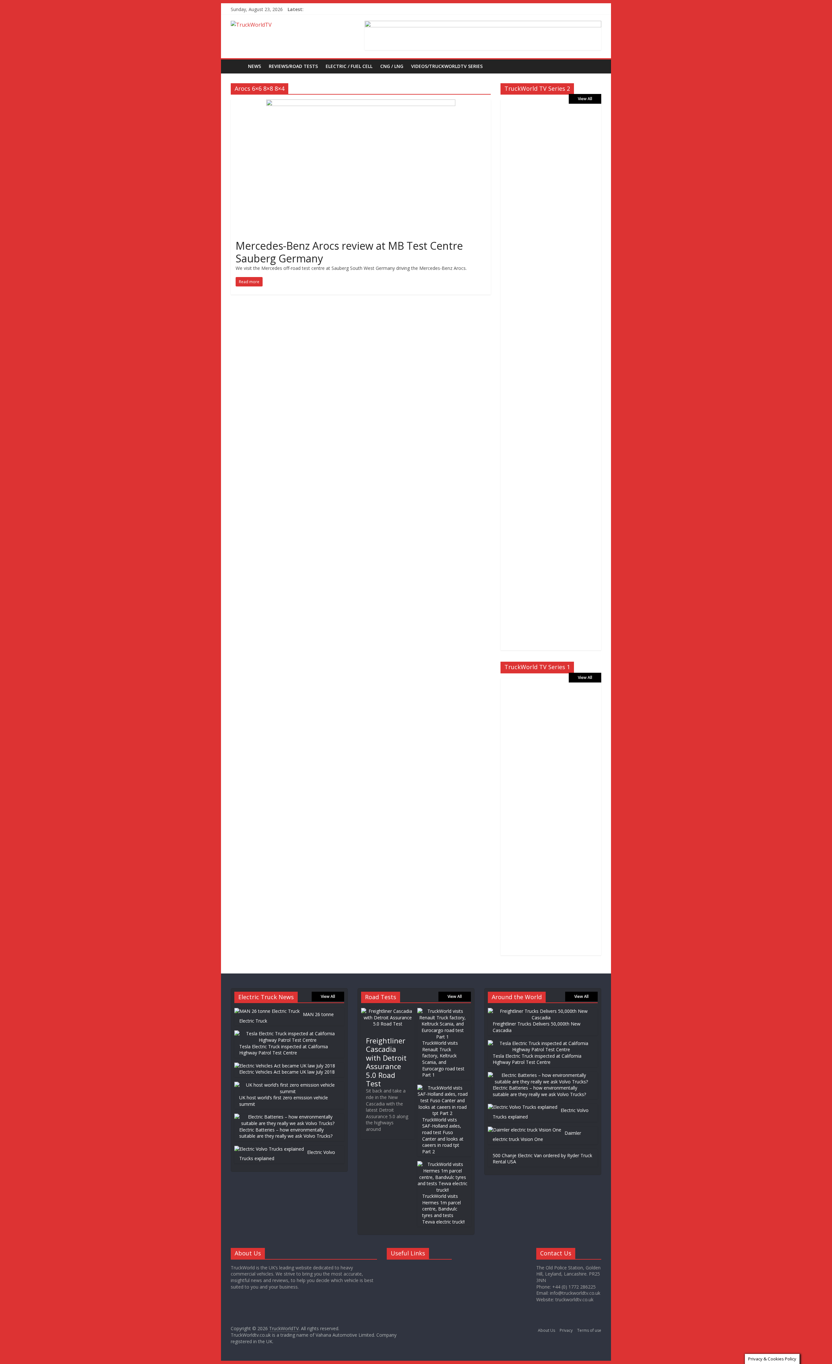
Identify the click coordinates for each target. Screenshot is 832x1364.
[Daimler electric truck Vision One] (524, 1130)
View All (585, 98)
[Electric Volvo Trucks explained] (269, 1149)
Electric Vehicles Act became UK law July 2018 (287, 1072)
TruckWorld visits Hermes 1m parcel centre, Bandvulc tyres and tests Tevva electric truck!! (443, 1209)
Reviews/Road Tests (293, 66)
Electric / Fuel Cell (349, 66)
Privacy (566, 1330)
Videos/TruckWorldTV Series (447, 66)
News (254, 66)
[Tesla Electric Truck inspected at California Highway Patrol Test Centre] (287, 1033)
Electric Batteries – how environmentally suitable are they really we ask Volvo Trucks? (285, 1133)
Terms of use (589, 1330)
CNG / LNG (391, 66)
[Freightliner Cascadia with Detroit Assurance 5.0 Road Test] (388, 1011)
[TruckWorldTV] (237, 66)
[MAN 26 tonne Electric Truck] (267, 1011)
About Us (546, 1330)
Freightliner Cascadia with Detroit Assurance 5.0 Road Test (386, 1062)
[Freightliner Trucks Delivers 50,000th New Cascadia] (541, 1011)
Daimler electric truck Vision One (537, 1136)
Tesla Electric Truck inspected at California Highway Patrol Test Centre (283, 1049)
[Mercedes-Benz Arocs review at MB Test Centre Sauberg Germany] (360, 103)
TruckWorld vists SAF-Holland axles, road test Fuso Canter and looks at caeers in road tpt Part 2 (442, 1136)
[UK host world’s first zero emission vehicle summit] (287, 1085)
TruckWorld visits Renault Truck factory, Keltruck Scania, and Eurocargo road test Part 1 (443, 1059)
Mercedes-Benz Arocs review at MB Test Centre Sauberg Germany (349, 252)
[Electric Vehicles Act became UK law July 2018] (284, 1066)
